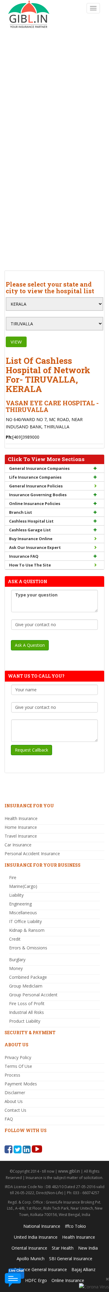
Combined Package (28, 977)
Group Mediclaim (25, 986)
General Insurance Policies (36, 486)
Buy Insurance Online (30, 538)
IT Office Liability (25, 921)
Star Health (63, 1248)
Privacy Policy (18, 1057)
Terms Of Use (18, 1066)
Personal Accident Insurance (32, 853)
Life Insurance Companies (35, 477)
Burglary (17, 959)
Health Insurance (21, 818)
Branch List (20, 512)
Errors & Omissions (28, 948)
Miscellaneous (23, 912)
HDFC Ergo (36, 1280)
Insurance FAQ (23, 556)
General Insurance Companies (39, 468)
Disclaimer (15, 1092)
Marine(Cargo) (23, 886)
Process (12, 1075)
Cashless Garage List (30, 530)
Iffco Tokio (75, 1226)
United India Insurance (36, 1237)
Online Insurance (67, 1280)
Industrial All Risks (26, 1012)
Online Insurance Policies (34, 503)
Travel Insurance (21, 836)
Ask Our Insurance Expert (35, 547)
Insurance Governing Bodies (38, 494)
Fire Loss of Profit (27, 1003)
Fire (12, 877)
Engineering (20, 904)
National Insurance (41, 1226)
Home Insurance (21, 827)
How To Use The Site (30, 565)
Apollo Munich (31, 1258)
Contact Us (15, 1110)
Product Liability (24, 1021)
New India (88, 1248)
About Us (14, 1101)
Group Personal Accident (33, 995)
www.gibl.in (69, 1171)
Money (16, 968)
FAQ (9, 1119)
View (16, 342)
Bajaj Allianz (83, 1269)
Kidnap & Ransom (27, 930)
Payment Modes (21, 1084)
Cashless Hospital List (31, 521)
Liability (16, 895)
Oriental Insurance (29, 1248)
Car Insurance (18, 845)
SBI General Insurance (70, 1258)
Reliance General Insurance (40, 1269)
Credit (15, 939)
